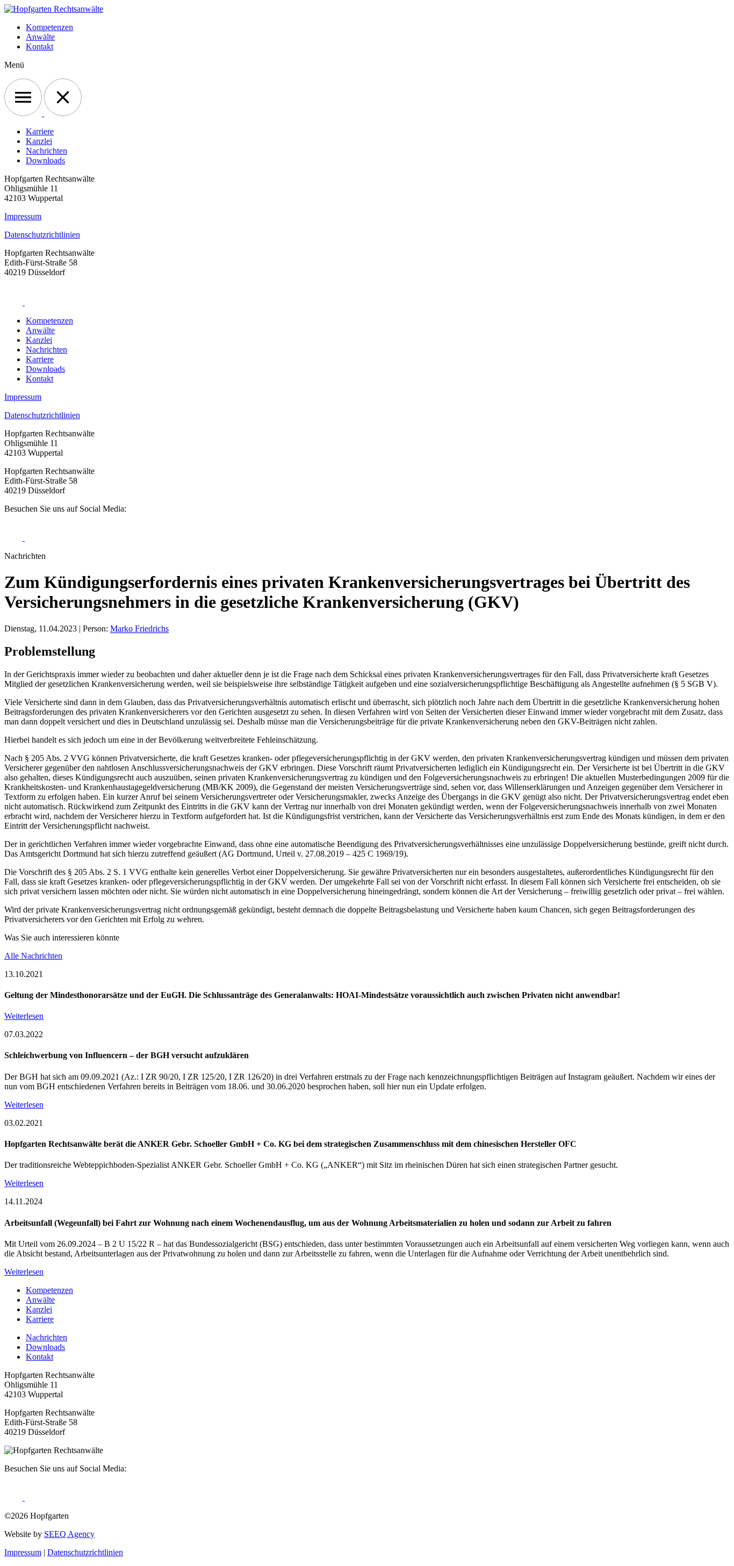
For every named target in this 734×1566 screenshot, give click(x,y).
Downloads (45, 160)
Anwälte (40, 36)
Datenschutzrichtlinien (42, 234)
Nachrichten (46, 150)
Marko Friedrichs (139, 628)
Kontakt (39, 46)
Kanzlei (39, 141)
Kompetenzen (49, 27)
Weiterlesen (24, 1016)
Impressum (22, 216)
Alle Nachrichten (33, 955)
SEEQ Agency (69, 1534)
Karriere (40, 131)
